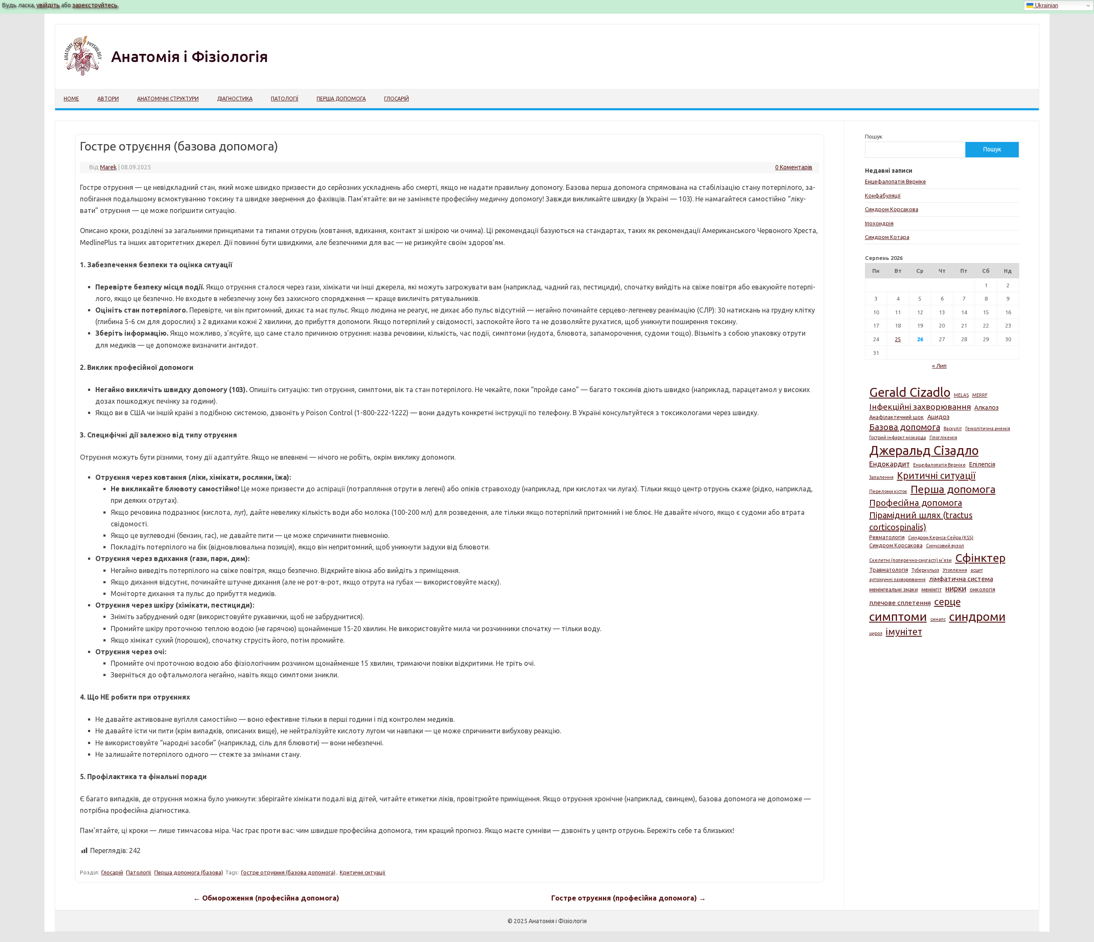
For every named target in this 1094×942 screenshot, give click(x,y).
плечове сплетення (900, 602)
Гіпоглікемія (943, 437)
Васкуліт (953, 428)
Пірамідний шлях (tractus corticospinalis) (921, 521)
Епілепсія (982, 464)
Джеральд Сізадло (924, 450)
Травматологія (888, 570)
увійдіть (48, 5)
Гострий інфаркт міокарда (897, 437)
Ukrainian (1045, 5)
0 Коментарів (793, 167)
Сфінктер (980, 557)
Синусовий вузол (945, 545)
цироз (875, 633)
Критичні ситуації (362, 872)
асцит (976, 570)
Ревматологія (887, 537)
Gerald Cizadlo (909, 392)
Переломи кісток (888, 491)
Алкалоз (986, 407)
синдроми (977, 616)
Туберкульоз (925, 570)
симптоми (898, 616)
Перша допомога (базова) (188, 872)
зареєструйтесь (95, 5)
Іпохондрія (879, 223)
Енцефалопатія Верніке (895, 181)
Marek (108, 167)
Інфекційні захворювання (920, 406)
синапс (938, 619)
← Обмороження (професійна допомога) (266, 898)
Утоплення (955, 570)
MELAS (961, 395)
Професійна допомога (915, 503)
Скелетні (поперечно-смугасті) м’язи (910, 560)
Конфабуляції (883, 195)
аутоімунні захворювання (897, 579)
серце (947, 601)
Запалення (881, 477)
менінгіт (931, 589)
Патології (284, 98)
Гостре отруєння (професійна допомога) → (628, 898)
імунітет (904, 631)
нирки (955, 588)
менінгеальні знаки (893, 589)
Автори (108, 98)
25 (898, 339)
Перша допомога (341, 98)
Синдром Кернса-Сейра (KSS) (940, 537)
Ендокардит (889, 464)
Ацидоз (938, 416)
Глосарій (396, 98)
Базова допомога (904, 427)
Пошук (873, 136)
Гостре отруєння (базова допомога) (288, 872)
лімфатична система (961, 578)
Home (71, 98)
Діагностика (235, 98)
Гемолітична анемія (987, 428)
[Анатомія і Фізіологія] (183, 74)
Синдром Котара (887, 237)
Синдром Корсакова (891, 209)
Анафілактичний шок (896, 417)
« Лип (939, 365)
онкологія (982, 589)
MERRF (980, 395)
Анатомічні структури (168, 98)
